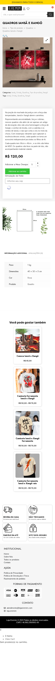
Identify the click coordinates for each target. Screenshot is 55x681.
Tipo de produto (16, 28)
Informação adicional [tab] (15, 253)
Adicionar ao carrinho (17, 171)
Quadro (31, 284)
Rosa (30, 277)
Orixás (18, 92)
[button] (4, 9)
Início (5, 28)
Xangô (45, 92)
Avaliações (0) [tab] (36, 253)
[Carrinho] (51, 9)
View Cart (10, 639)
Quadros (29, 28)
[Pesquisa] (50, 14)
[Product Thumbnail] (46, 40)
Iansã (13, 92)
